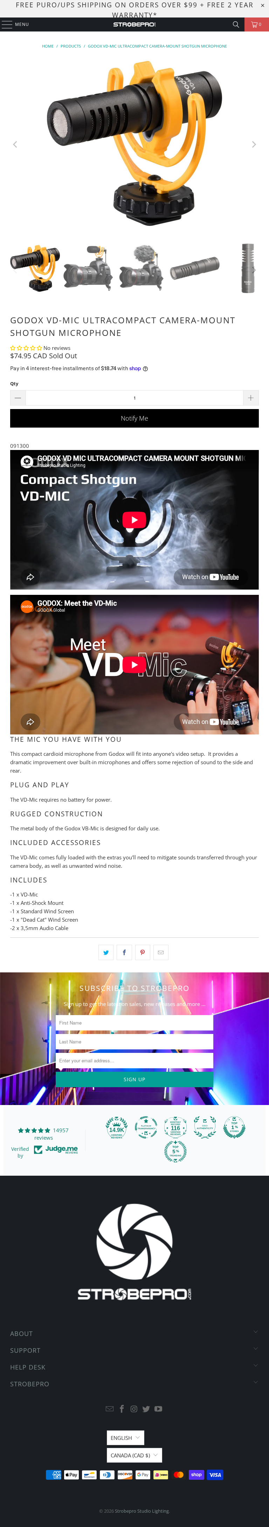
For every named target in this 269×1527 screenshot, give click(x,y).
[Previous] (15, 144)
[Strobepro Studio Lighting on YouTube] (158, 1409)
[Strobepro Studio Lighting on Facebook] (122, 1409)
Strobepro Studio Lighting (142, 1511)
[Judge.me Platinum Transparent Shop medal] (146, 1127)
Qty (14, 383)
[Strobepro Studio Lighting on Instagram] (134, 1409)
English (121, 1437)
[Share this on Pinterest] (142, 952)
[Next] (253, 144)
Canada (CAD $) (130, 1455)
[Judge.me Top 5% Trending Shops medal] (175, 1151)
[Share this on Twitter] (105, 952)
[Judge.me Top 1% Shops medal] (234, 1127)
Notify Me (134, 418)
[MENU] (3, 24)
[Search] (236, 24)
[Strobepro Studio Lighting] (134, 24)
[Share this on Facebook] (124, 952)
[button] (26, 347)
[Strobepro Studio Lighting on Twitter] (146, 1409)
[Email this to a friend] (160, 952)
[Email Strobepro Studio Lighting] (110, 1409)
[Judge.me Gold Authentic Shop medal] (205, 1127)
